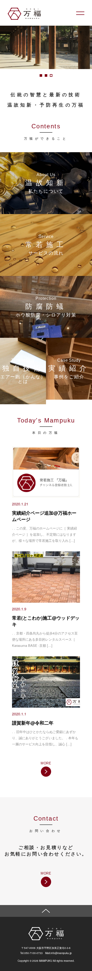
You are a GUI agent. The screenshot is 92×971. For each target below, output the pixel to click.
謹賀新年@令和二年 (32, 722)
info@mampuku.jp (61, 953)
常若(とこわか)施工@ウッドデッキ (45, 621)
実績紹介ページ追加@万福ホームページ (44, 516)
